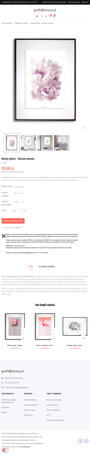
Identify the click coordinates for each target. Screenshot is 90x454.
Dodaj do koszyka (13, 221)
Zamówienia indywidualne (56, 420)
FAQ (48, 415)
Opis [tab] (31, 266)
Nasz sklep (5, 407)
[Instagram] (86, 441)
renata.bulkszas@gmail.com (19, 387)
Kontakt (4, 412)
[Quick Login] (45, 16)
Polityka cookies (29, 410)
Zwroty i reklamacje (53, 410)
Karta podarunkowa (74, 2)
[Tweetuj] (5, 163)
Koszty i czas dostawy (54, 400)
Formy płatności (52, 405)
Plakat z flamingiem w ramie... (45, 345)
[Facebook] (80, 441)
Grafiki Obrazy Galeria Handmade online (54, 2)
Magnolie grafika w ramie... (75, 345)
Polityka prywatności (31, 405)
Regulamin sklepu (30, 400)
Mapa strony (28, 415)
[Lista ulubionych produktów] (50, 16)
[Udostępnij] (2, 163)
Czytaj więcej (25, 447)
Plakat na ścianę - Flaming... (15, 345)
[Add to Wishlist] (23, 334)
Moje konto (85, 2)
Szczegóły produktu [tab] (47, 266)
